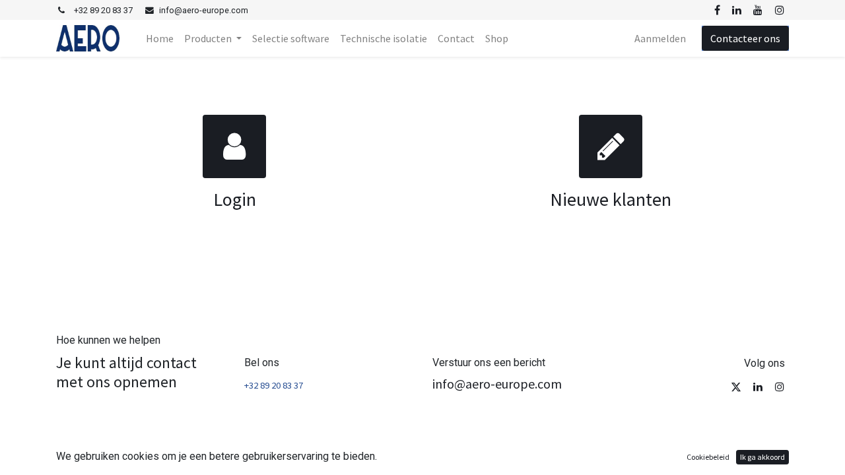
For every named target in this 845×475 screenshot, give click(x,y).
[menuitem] (160, 38)
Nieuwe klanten (610, 199)
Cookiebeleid (708, 457)
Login (234, 199)
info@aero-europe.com (497, 383)
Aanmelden (660, 38)
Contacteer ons (745, 38)
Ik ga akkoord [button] (762, 457)
